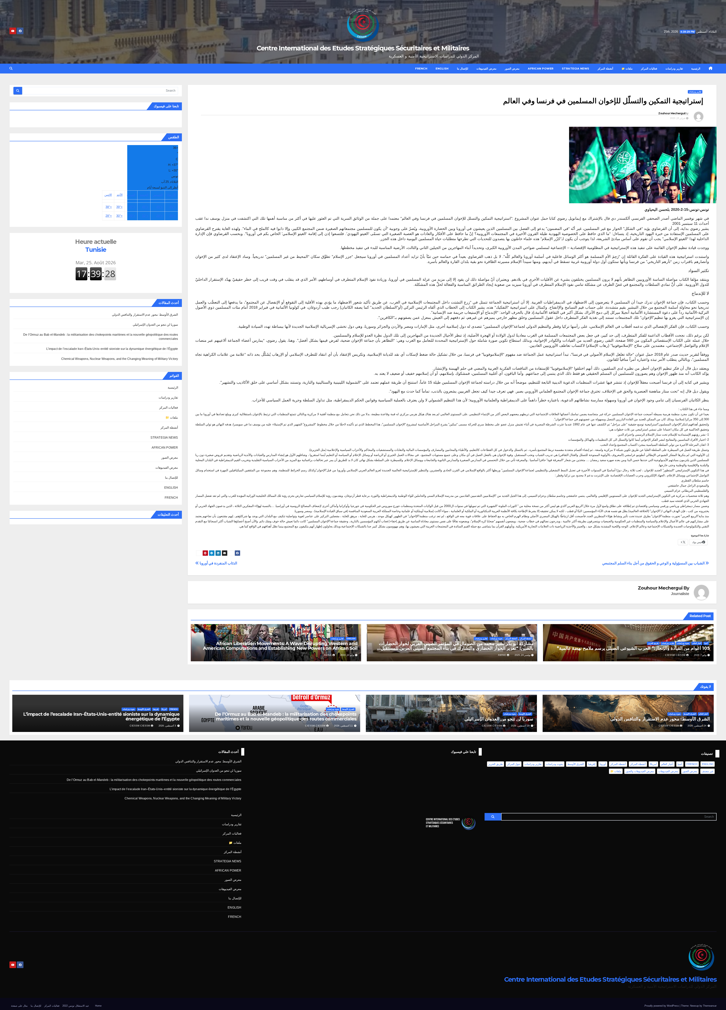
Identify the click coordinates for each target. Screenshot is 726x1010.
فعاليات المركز (649, 68)
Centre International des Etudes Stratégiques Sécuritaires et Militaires (363, 48)
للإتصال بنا (462, 68)
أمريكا (164, 709)
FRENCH (421, 68)
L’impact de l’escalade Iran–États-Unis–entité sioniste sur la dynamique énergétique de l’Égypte (112, 348)
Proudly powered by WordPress (662, 1005)
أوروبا (603, 764)
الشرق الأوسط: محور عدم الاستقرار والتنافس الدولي (145, 314)
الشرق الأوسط (690, 714)
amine (502, 655)
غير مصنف (707, 771)
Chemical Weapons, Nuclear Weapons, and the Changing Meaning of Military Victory (119, 358)
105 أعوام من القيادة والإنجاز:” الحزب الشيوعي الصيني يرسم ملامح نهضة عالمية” (633, 648)
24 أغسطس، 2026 (697, 725)
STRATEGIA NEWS (575, 68)
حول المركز (513, 764)
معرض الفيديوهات (486, 68)
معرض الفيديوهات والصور (640, 771)
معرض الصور (512, 68)
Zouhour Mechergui (671, 113)
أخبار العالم (696, 643)
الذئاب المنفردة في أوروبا (218, 563)
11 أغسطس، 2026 (343, 725)
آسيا (706, 643)
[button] (10, 68)
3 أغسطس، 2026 (167, 725)
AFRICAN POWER (541, 68)
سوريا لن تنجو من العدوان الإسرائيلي (155, 324)
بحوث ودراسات (683, 643)
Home (98, 1005)
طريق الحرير (653, 643)
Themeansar (710, 1005)
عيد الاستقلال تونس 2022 (75, 1005)
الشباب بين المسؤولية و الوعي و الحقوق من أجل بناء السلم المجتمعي (653, 563)
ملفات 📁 (627, 68)
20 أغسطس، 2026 (520, 725)
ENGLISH (442, 68)
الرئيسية (695, 68)
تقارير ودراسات (674, 68)
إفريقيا (155, 709)
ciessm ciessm (675, 655)
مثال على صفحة (19, 1005)
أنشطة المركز (605, 68)
